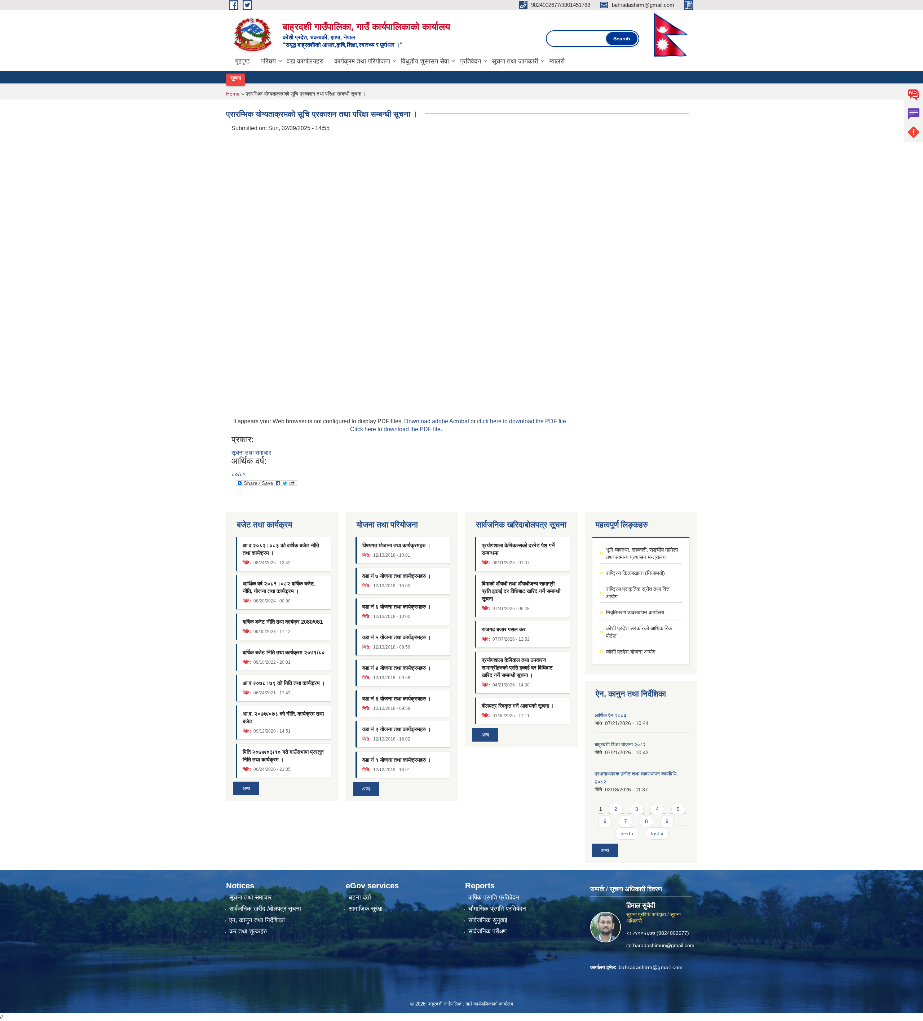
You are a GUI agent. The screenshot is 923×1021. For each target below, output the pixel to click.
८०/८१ (238, 474)
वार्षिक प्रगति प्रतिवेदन (493, 897)
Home (233, 94)
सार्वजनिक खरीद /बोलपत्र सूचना (265, 908)
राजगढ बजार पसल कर (504, 629)
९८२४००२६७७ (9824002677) (657, 933)
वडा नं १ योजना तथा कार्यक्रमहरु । (396, 760)
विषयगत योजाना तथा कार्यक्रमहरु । (396, 545)
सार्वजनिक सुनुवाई (487, 920)
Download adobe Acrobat (437, 421)
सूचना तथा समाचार (251, 453)
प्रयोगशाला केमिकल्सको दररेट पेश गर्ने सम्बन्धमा (518, 549)
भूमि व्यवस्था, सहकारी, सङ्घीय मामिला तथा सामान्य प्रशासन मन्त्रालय (642, 553)
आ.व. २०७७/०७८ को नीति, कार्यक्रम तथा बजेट (283, 717)
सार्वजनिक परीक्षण (487, 931)
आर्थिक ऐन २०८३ (610, 715)
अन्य (246, 788)
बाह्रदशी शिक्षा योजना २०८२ (620, 744)
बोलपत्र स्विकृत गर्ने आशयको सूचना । (518, 706)
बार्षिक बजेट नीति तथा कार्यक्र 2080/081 (283, 622)
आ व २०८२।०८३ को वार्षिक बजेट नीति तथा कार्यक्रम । (281, 549)
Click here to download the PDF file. (396, 429)
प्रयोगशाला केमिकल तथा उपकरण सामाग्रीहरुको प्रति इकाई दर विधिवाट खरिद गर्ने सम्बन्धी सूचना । (517, 667)
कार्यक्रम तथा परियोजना (362, 61)
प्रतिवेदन (470, 61)
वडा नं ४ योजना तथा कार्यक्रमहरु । (396, 668)
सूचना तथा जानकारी (515, 61)
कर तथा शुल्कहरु (248, 931)
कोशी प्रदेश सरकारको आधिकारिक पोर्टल (639, 632)
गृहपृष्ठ (242, 61)
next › (627, 833)
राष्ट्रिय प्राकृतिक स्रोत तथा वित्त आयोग (638, 593)
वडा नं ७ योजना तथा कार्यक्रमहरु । (396, 576)
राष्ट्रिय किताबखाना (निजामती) (635, 573)
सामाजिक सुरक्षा (366, 908)
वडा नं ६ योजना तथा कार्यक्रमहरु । (396, 607)
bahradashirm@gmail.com (651, 967)
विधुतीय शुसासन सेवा (425, 61)
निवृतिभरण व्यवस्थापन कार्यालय (635, 612)
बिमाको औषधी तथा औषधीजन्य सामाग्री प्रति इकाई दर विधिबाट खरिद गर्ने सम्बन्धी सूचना (521, 591)
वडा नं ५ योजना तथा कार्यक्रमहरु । (396, 637)
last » (657, 833)
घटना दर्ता (360, 897)
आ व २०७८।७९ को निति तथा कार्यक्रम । (284, 683)
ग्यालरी (557, 61)
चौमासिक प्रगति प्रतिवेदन (497, 908)
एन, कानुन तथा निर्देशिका (257, 920)
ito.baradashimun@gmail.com (660, 945)
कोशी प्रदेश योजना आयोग (630, 652)
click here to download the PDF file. (522, 421)
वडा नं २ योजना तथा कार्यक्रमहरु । (396, 729)
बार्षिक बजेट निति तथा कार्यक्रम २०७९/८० (284, 652)
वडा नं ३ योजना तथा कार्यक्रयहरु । (396, 698)
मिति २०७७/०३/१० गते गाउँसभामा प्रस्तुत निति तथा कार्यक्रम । (283, 756)
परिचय (268, 61)
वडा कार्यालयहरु (305, 61)
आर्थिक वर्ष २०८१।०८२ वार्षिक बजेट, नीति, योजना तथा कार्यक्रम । (279, 587)
